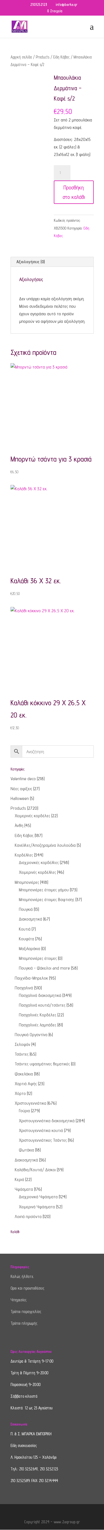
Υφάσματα (24, 1189)
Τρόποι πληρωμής (24, 1323)
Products (42, 57)
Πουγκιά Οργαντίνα (31, 1034)
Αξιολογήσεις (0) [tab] (30, 261)
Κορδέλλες (24, 855)
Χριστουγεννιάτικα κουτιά (41, 1130)
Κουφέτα (26, 938)
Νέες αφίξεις (21, 788)
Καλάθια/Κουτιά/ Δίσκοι (35, 1169)
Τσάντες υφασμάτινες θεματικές (42, 1064)
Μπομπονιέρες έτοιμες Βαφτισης (46, 899)
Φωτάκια (26, 1150)
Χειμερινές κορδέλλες (37, 872)
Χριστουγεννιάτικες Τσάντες (43, 1140)
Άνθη (19, 825)
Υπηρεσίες (19, 1299)
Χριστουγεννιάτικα (30, 1103)
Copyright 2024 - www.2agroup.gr (52, 1521)
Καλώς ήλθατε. (22, 1276)
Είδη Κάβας (61, 57)
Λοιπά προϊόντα (28, 1216)
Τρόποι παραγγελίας (26, 1311)
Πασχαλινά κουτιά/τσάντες (42, 1005)
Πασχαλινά (24, 987)
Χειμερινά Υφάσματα (37, 1206)
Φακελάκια (24, 1074)
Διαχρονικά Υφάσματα (38, 1196)
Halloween (20, 798)
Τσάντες (22, 1054)
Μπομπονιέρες (27, 882)
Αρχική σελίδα (21, 57)
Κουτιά (25, 929)
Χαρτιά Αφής (26, 1083)
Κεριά (19, 1179)
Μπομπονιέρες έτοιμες (38, 958)
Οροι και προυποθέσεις (27, 1288)
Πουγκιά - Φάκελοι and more (44, 968)
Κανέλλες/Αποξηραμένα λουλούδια (45, 845)
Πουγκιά (26, 909)
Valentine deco (23, 778)
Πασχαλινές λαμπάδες (37, 1025)
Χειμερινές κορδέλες (32, 815)
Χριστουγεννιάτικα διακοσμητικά (47, 1120)
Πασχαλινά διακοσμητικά (40, 995)
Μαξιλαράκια (29, 948)
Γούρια (24, 1110)
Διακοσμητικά (30, 919)
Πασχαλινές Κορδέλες (37, 1014)
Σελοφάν (22, 1044)
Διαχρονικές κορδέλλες (39, 862)
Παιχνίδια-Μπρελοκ (31, 978)
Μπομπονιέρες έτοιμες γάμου (44, 889)
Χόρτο (20, 1093)
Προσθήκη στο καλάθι (74, 192)
